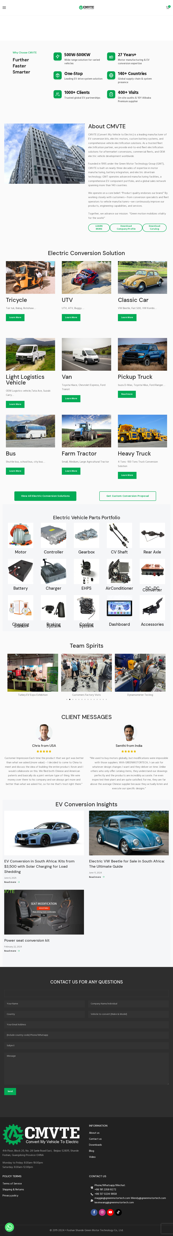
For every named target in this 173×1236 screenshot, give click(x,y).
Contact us (95, 1139)
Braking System (53, 625)
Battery (20, 588)
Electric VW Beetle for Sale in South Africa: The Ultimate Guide (127, 864)
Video (92, 1157)
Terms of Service (12, 1184)
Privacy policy (10, 1196)
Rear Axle (152, 552)
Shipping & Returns (13, 1190)
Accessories (152, 624)
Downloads (95, 1145)
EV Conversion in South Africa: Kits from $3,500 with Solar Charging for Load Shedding (39, 866)
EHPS (86, 588)
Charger (53, 588)
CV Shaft (119, 552)
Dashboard (119, 624)
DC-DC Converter (152, 589)
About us (94, 1133)
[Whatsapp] (9, 1227)
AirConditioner (119, 588)
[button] (10, 675)
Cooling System (86, 625)
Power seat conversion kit (27, 940)
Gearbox (86, 552)
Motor (21, 552)
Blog (91, 1151)
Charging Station (20, 625)
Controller (53, 552)
